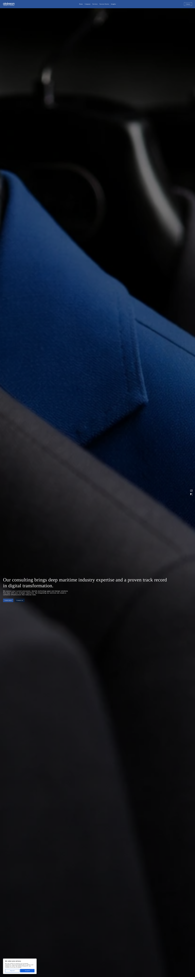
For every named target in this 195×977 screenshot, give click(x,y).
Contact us (19, 593)
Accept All (27, 970)
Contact (188, 4)
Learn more (8, 593)
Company (87, 4)
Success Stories (104, 4)
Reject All (12, 970)
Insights (113, 4)
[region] (20, 966)
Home (81, 4)
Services (95, 4)
